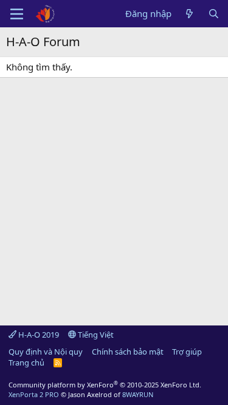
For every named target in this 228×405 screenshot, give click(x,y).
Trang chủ (26, 362)
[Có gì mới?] (189, 13)
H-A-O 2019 (37, 334)
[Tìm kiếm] (214, 13)
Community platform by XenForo (105, 384)
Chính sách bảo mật (128, 351)
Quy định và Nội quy (46, 351)
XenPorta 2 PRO (34, 394)
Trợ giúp (187, 351)
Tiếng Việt (95, 334)
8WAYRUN (137, 394)
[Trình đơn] (16, 14)
